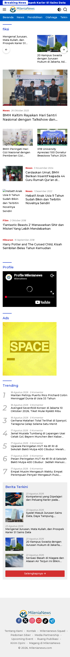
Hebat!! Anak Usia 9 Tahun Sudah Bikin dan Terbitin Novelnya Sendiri (44, 199)
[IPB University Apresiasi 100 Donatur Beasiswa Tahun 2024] (52, 137)
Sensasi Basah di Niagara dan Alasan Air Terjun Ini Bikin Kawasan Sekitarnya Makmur (45, 559)
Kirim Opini (17, 643)
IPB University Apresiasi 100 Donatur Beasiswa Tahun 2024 (51, 152)
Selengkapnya (33, 573)
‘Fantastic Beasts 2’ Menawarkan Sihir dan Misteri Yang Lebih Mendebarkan (33, 226)
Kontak (31, 631)
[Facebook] (19, 621)
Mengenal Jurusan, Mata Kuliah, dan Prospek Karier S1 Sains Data (15, 40)
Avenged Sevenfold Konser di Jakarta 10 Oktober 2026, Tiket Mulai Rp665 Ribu (37, 409)
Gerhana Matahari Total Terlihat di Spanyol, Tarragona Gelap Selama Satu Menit (39, 422)
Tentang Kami (13, 631)
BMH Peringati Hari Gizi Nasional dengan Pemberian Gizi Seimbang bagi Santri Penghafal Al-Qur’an (17, 152)
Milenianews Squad (52, 631)
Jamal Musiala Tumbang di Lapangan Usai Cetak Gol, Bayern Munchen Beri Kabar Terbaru (38, 435)
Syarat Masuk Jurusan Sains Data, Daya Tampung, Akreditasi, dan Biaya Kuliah (44, 514)
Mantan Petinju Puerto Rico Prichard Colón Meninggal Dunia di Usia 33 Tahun (39, 397)
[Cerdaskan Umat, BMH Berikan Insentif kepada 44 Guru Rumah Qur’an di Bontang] (13, 175)
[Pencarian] (65, 9)
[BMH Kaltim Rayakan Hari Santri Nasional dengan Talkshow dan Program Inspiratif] (35, 88)
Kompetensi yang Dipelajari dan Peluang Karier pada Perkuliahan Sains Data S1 (44, 498)
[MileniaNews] (21, 9)
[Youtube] (39, 621)
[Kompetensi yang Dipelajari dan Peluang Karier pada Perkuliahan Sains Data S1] (14, 499)
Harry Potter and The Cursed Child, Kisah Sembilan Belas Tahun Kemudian (32, 246)
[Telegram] (52, 621)
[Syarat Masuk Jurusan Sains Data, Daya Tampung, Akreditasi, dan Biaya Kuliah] (14, 515)
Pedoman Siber (21, 635)
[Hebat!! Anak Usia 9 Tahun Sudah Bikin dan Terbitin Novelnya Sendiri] (13, 201)
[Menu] (5, 9)
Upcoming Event (22, 639)
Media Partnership (47, 635)
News (6, 110)
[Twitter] (25, 621)
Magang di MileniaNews (44, 643)
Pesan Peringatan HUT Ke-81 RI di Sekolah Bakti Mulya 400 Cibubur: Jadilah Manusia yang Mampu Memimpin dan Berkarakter (39, 460)
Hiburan (8, 239)
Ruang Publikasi (47, 639)
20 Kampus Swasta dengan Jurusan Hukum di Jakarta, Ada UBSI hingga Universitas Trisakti (51, 59)
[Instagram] (32, 621)
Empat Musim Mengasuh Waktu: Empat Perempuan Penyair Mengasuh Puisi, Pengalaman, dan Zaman (36, 473)
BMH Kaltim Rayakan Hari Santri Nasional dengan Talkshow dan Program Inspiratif (30, 119)
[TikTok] (45, 621)
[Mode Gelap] (59, 9)
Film (5, 220)
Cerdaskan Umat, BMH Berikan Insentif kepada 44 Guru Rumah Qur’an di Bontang (45, 178)
